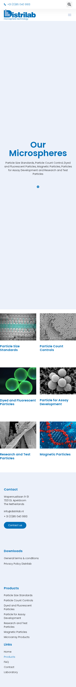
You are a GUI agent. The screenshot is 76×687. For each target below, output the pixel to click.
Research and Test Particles (15, 625)
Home (7, 651)
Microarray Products (17, 637)
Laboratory (11, 672)
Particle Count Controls (18, 600)
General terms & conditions (21, 558)
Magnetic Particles (15, 632)
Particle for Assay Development (14, 616)
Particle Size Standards (18, 595)
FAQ (6, 662)
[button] (69, 4)
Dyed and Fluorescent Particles (18, 607)
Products (9, 657)
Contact (9, 667)
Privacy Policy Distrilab (18, 563)
